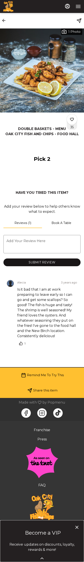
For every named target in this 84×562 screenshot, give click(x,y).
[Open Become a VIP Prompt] (42, 558)
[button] (5, 20)
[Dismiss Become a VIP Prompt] (77, 527)
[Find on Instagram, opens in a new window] (42, 413)
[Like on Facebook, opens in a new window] (26, 413)
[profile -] (67, 6)
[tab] (22, 223)
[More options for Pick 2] (72, 119)
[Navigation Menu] (78, 6)
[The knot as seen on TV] (42, 462)
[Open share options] (79, 20)
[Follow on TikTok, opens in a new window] (58, 413)
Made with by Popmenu (34, 402)
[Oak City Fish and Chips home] (22, 6)
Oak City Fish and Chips (42, 507)
